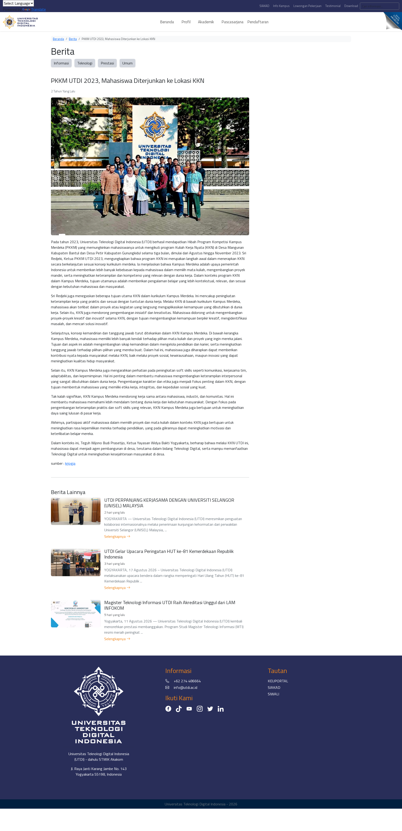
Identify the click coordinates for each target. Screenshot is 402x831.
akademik (206, 22)
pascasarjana (232, 22)
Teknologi (84, 63)
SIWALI (273, 694)
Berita (73, 39)
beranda (167, 22)
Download (351, 5)
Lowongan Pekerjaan (307, 5)
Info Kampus (281, 5)
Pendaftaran (257, 22)
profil (186, 22)
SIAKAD (264, 5)
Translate (38, 9)
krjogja (70, 463)
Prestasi (107, 63)
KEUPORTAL (278, 681)
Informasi (61, 63)
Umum (127, 63)
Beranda (58, 39)
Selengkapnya (115, 536)
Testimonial (333, 5)
